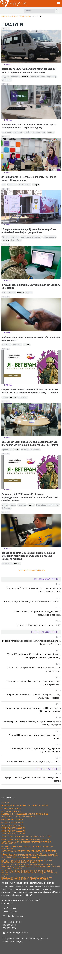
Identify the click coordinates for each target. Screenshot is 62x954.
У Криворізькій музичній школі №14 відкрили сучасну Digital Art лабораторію (33, 696)
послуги (25, 77)
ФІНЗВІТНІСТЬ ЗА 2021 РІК (12, 825)
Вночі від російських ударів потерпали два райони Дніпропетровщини (36, 750)
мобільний (6, 345)
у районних (6, 80)
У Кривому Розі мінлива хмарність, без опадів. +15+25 (34, 761)
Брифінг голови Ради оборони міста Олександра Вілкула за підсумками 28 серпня (31, 642)
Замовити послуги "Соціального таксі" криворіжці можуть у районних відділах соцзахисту (28, 70)
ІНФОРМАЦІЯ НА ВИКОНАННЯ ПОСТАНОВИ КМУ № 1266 (24, 806)
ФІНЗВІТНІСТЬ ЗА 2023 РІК (12, 820)
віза (3, 185)
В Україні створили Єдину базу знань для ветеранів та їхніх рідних (31, 286)
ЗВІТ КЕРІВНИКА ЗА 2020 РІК (13, 831)
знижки (5, 505)
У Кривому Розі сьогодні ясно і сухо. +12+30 (39, 624)
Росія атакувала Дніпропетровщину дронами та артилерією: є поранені (37, 613)
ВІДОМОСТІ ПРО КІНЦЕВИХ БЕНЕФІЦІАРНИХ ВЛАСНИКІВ (24, 814)
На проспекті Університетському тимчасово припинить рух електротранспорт (33, 589)
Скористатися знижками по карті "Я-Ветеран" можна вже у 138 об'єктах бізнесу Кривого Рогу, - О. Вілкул (30, 391)
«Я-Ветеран (6, 132)
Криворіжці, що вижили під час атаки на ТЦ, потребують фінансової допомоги (32, 709)
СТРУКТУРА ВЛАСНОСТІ (11, 811)
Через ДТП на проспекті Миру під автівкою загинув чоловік (35, 736)
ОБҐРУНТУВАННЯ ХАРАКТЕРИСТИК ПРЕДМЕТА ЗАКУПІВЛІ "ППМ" (28, 851)
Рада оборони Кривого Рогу (48, 505)
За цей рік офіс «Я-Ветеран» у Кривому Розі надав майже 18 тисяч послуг (28, 178)
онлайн (27, 132)
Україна (29, 293)
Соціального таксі (37, 77)
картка (5, 397)
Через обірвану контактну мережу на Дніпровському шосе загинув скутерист (32, 723)
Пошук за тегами (20, 16)
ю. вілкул (25, 450)
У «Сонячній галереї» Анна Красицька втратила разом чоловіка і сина (34, 669)
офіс (44, 132)
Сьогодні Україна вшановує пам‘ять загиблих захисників (32, 601)
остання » (39, 570)
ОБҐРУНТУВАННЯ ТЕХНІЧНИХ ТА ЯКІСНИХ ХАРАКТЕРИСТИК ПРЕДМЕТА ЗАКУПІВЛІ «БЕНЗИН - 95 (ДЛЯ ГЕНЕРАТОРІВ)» (26, 878)
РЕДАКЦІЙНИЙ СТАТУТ (11, 808)
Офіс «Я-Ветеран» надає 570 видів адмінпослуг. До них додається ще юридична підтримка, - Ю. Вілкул (29, 443)
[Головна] (5, 7)
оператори (17, 345)
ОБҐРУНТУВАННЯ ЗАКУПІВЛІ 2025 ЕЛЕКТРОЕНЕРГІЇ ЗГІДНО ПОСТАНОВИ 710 (26, 843)
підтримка (22, 505)
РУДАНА (18, 3)
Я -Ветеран (6, 508)
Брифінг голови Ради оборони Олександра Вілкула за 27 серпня (33, 779)
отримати (36, 132)
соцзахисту (51, 77)
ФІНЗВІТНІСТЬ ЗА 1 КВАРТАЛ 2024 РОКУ (18, 817)
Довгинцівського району (31, 237)
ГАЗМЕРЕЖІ (7, 564)
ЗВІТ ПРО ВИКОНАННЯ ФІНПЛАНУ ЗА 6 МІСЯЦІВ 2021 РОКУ (26, 839)
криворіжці (15, 77)
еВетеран (11, 293)
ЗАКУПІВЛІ (5, 803)
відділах (5, 77)
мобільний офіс (49, 237)
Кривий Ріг (11, 185)
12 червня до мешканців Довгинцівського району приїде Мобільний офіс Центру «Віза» (28, 231)
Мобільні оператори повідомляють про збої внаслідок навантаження (31, 339)
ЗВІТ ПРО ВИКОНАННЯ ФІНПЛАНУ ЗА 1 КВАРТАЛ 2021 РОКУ (26, 836)
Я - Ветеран (22, 397)
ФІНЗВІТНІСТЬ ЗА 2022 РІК (12, 822)
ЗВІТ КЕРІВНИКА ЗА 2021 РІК (13, 828)
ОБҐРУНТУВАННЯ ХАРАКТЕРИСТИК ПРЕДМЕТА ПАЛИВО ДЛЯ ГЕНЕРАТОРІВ (27, 847)
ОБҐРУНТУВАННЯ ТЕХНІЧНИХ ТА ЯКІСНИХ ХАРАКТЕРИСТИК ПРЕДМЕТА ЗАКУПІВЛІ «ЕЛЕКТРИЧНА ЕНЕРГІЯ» (26, 861)
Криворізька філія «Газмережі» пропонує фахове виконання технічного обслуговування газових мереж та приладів (28, 555)
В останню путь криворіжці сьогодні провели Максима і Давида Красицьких (33, 682)
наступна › (28, 570)
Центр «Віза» (16, 240)
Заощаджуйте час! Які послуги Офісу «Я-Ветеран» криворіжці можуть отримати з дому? (28, 126)
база (4, 293)
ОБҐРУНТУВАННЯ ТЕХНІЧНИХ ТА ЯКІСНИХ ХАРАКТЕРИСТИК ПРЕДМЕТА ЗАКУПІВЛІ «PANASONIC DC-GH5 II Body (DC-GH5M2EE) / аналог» (29, 873)
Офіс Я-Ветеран (24, 185)
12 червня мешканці (10, 237)
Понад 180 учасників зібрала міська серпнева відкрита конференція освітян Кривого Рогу (34, 656)
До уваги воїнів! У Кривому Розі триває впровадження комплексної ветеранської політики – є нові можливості (30, 497)
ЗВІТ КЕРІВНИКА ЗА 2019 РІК (13, 834)
